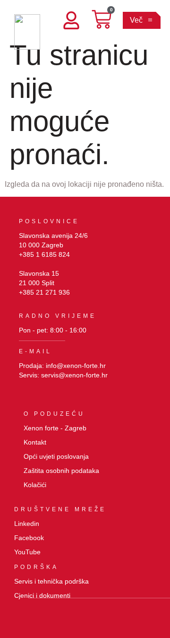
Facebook (29, 538)
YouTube (27, 552)
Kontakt (35, 442)
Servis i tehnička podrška (51, 581)
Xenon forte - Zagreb (55, 428)
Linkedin (26, 523)
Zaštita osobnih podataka (61, 470)
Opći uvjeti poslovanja (56, 456)
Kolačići (35, 485)
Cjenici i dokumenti (42, 595)
